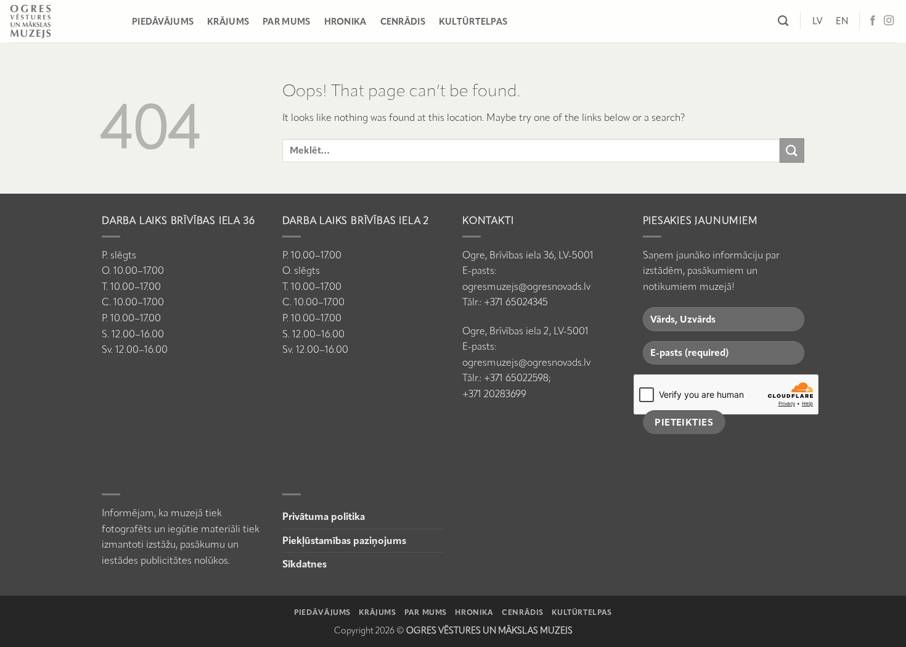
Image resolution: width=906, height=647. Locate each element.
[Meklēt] (783, 21)
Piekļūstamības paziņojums (344, 540)
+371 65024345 (516, 302)
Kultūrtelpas (473, 21)
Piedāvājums (163, 21)
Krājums (228, 21)
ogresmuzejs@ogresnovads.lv (526, 286)
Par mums (286, 21)
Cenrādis (402, 21)
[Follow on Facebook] (873, 21)
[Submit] (792, 150)
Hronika (345, 21)
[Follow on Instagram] (889, 21)
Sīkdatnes (304, 564)
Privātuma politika (323, 516)
